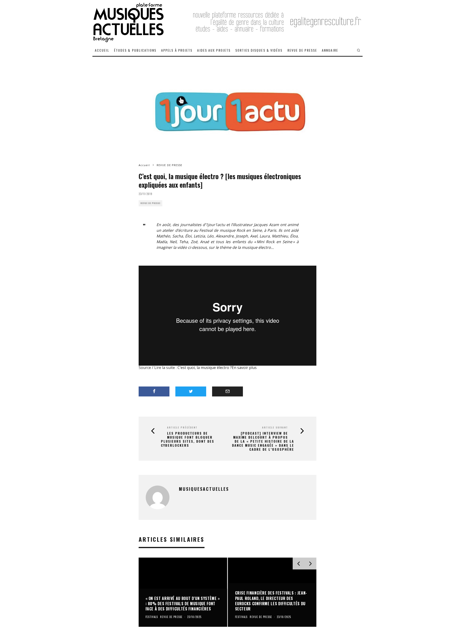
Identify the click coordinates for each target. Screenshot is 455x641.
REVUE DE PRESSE (302, 50)
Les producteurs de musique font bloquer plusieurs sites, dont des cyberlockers (187, 439)
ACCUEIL (102, 50)
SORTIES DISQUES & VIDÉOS (258, 50)
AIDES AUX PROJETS (214, 50)
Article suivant (275, 427)
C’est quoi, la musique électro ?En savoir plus (217, 367)
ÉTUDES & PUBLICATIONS (135, 50)
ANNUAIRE (330, 50)
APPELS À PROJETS (177, 50)
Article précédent (182, 427)
